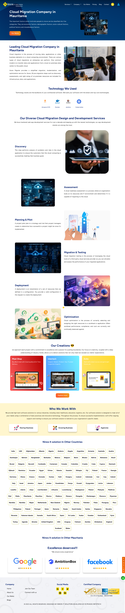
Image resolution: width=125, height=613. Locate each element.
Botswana (103, 458)
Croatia (85, 464)
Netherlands (42, 503)
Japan (40, 483)
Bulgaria (21, 464)
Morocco (102, 496)
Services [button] (67, 4)
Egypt (41, 470)
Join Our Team (30, 589)
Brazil (113, 458)
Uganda (25, 522)
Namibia (12, 503)
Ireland (112, 477)
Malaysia (101, 490)
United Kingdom (47, 522)
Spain (62, 515)
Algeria (51, 451)
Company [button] (77, 4)
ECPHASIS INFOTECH (93, 604)
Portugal (37, 509)
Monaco (69, 496)
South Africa (51, 515)
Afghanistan (30, 451)
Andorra (61, 451)
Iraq (104, 477)
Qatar (47, 509)
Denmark (112, 464)
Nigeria (67, 503)
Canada (64, 464)
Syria (112, 515)
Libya (31, 490)
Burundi (31, 464)
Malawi (91, 490)
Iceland (78, 477)
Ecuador (32, 470)
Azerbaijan (14, 458)
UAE (20, 451)
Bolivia (93, 458)
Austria (111, 451)
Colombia (74, 464)
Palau (96, 503)
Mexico (48, 496)
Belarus (57, 458)
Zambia (87, 522)
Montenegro (91, 496)
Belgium (67, 458)
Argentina (80, 451)
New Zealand (55, 503)
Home (9, 589)
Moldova (59, 496)
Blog (100, 4)
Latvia (100, 483)
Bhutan (84, 458)
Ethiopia (79, 470)
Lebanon (110, 483)
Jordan (48, 483)
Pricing (94, 4)
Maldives (111, 490)
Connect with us (31, 592)
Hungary (69, 477)
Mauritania (27, 496)
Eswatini (69, 470)
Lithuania (54, 490)
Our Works (86, 4)
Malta (17, 496)
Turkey (15, 522)
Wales (68, 528)
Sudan (81, 515)
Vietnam (78, 522)
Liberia (22, 490)
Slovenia (14, 515)
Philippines (17, 509)
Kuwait (79, 483)
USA (58, 522)
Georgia (113, 470)
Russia (65, 509)
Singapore (97, 509)
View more (24, 387)
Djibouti (11, 470)
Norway (76, 503)
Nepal (31, 503)
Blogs (9, 600)
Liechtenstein (42, 490)
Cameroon (53, 464)
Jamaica (30, 483)
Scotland (58, 528)
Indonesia (88, 477)
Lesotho (13, 490)
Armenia (91, 451)
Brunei (12, 464)
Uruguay (67, 522)
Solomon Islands (27, 515)
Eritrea (50, 470)
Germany (13, 477)
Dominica (21, 470)
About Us (10, 592)
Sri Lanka (71, 515)
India (13, 451)
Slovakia (109, 509)
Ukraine (34, 522)
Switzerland (102, 515)
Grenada (42, 477)
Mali (9, 496)
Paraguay (105, 503)
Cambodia (42, 464)
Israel (21, 483)
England (109, 522)
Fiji (87, 470)
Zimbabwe (98, 522)
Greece (31, 477)
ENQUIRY (123, 565)
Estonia (59, 470)
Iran (97, 477)
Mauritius (38, 496)
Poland (27, 509)
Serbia (87, 509)
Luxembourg (66, 490)
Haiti (60, 477)
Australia (101, 451)
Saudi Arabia (76, 509)
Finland (94, 470)
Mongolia (79, 496)
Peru (114, 503)
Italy (13, 483)
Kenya (70, 483)
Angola (70, 451)
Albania (41, 451)
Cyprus (102, 464)
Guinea (51, 477)
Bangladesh (35, 458)
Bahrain (24, 458)
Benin (76, 458)
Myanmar (113, 496)
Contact (106, 4)
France (104, 470)
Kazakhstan (59, 483)
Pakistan (86, 503)
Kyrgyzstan (90, 483)
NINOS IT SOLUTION (65, 604)
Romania (56, 509)
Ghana (22, 477)
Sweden (91, 515)
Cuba (94, 464)
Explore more (62, 395)
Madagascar (79, 490)
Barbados (47, 458)
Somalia (40, 515)
